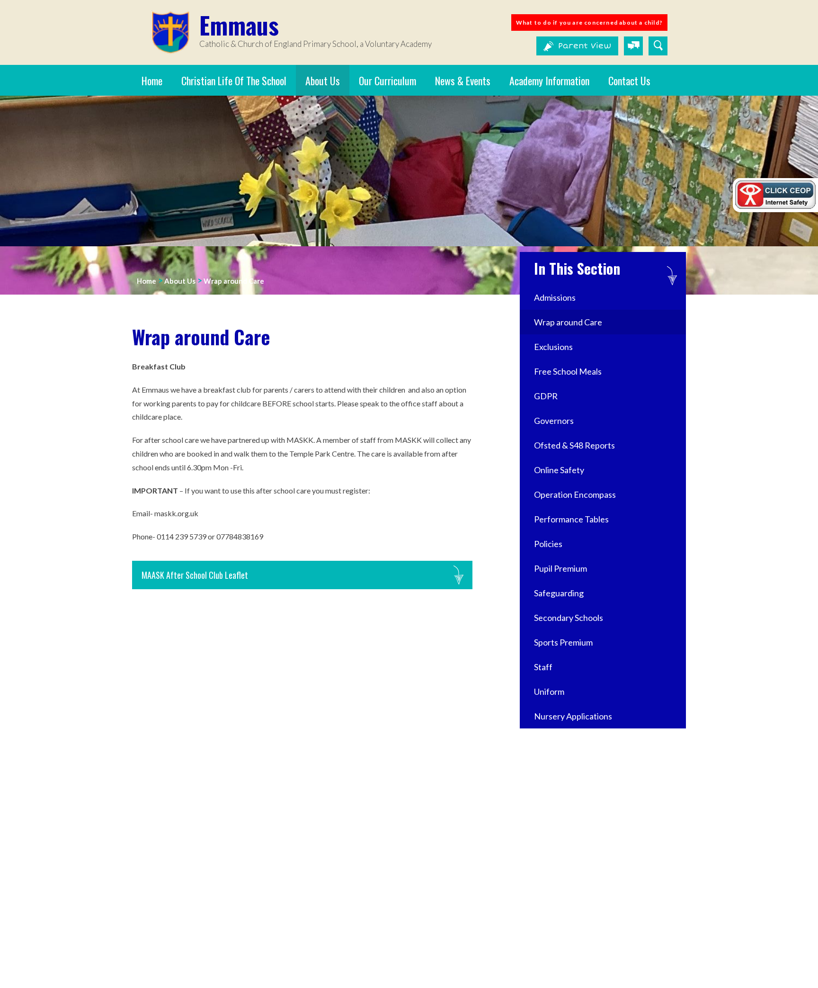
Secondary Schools (568, 617)
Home (146, 281)
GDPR (546, 396)
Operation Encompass (575, 494)
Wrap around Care (234, 281)
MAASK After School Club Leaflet (195, 575)
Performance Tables (571, 519)
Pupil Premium (560, 568)
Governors (554, 420)
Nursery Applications (573, 716)
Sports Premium (564, 642)
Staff (543, 667)
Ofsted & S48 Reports (574, 445)
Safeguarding (559, 593)
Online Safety (559, 470)
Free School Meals (568, 371)
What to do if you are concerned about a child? (589, 22)
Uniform (549, 691)
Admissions (555, 297)
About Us (180, 281)
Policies (548, 544)
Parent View (584, 46)
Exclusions (553, 346)
